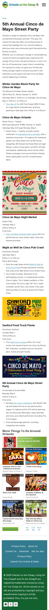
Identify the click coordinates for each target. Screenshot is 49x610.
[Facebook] (6, 604)
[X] (10, 604)
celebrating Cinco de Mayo (28, 134)
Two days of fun (13, 104)
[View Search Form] (37, 5)
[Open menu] (43, 5)
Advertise (24, 551)
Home (4, 18)
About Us (33, 546)
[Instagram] (15, 604)
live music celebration (23, 403)
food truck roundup (18, 342)
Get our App (38, 551)
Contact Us (11, 551)
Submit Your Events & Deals (24, 561)
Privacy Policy (18, 546)
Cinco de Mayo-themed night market (21, 234)
